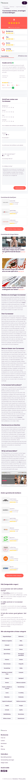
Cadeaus (7, 678)
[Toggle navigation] (24, 2)
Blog (2, 746)
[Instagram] (6, 770)
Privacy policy (22, 779)
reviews (8, 624)
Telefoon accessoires (21, 701)
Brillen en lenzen (7, 718)
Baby (21, 640)
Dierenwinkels (7, 649)
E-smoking (21, 692)
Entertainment (21, 718)
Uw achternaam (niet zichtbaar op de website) (12, 145)
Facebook (20, 417)
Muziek (7, 705)
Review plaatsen (20, 188)
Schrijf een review (23, 56)
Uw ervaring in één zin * (7, 158)
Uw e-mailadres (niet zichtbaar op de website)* (13, 125)
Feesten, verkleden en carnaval (7, 687)
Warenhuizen (21, 714)
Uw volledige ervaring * (7, 166)
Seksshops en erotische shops (7, 673)
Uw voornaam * (5, 137)
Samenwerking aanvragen (7, 760)
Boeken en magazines (7, 640)
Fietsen (21, 649)
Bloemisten (7, 697)
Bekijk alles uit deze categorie (14, 229)
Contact (3, 740)
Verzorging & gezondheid (21, 654)
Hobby (21, 668)
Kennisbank (4, 743)
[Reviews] (4, 2)
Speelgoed (21, 678)
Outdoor (21, 659)
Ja (4, 134)
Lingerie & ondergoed (21, 6)
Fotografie (21, 663)
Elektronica (21, 636)
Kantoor (7, 682)
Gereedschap (7, 668)
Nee (8, 134)
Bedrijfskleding (7, 714)
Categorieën (5, 6)
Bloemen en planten (21, 682)
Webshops (12, 6)
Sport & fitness (7, 653)
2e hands (7, 709)
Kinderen (7, 659)
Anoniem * (4, 133)
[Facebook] (2, 770)
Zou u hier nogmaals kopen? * (8, 154)
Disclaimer (15, 779)
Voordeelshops (21, 686)
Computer (21, 672)
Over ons (3, 737)
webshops (23, 606)
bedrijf (23, 302)
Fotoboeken (21, 697)
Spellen (21, 709)
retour (20, 462)
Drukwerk (7, 645)
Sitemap (3, 749)
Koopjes (21, 705)
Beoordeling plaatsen (6, 757)
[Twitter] (4, 770)
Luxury (7, 692)
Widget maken (4, 762)
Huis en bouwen (7, 663)
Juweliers (21, 645)
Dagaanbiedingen (7, 636)
